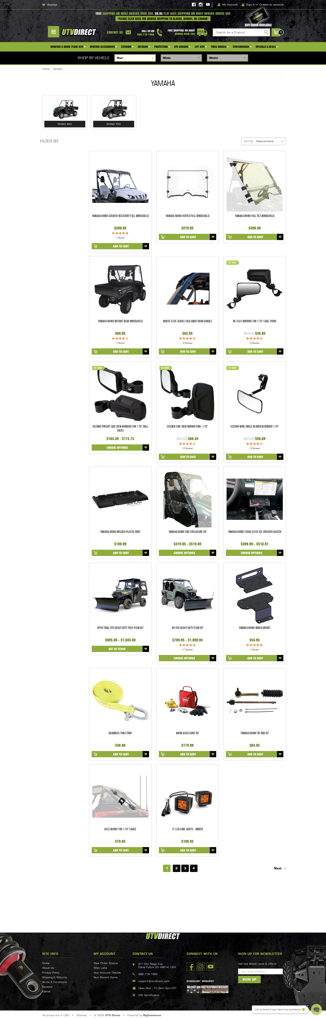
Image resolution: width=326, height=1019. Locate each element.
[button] (316, 1009)
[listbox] (271, 141)
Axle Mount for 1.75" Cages (120, 829)
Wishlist (52, 4)
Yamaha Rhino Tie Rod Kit (255, 733)
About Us (48, 967)
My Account (230, 4)
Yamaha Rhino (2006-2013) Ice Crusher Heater (254, 532)
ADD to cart (121, 246)
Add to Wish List (146, 246)
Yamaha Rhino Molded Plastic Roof (120, 532)
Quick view (120, 183)
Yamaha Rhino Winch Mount (254, 628)
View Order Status (106, 963)
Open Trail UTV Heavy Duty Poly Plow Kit (120, 628)
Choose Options (117, 447)
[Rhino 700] (113, 109)
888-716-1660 (148, 974)
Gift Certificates (148, 995)
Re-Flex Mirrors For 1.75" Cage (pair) (254, 321)
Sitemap (81, 1015)
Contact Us (115, 32)
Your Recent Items (106, 977)
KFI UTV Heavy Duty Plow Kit (187, 628)
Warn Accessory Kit (187, 733)
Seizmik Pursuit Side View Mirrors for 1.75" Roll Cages (120, 429)
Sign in (250, 4)
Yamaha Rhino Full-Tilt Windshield (254, 216)
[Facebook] (194, 4)
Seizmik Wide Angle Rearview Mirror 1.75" (254, 427)
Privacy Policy (50, 972)
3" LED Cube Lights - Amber (187, 829)
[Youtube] (208, 4)
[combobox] (241, 32)
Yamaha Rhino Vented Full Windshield (187, 216)
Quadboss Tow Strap (120, 733)
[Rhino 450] (64, 109)
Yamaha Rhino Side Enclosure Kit (188, 532)
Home (45, 963)
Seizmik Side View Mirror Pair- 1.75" (187, 427)
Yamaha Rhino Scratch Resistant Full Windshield (120, 216)
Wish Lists (100, 967)
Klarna (46, 991)
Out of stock (117, 649)
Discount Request (200, 981)
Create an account (271, 4)
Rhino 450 (65, 123)
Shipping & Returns (54, 977)
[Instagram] (201, 4)
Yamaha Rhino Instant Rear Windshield (120, 321)
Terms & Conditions (54, 982)
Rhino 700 (114, 123)
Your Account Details (107, 972)
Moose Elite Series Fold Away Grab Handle (187, 321)
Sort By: (249, 141)
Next (278, 868)
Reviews (47, 986)
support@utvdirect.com (153, 981)
